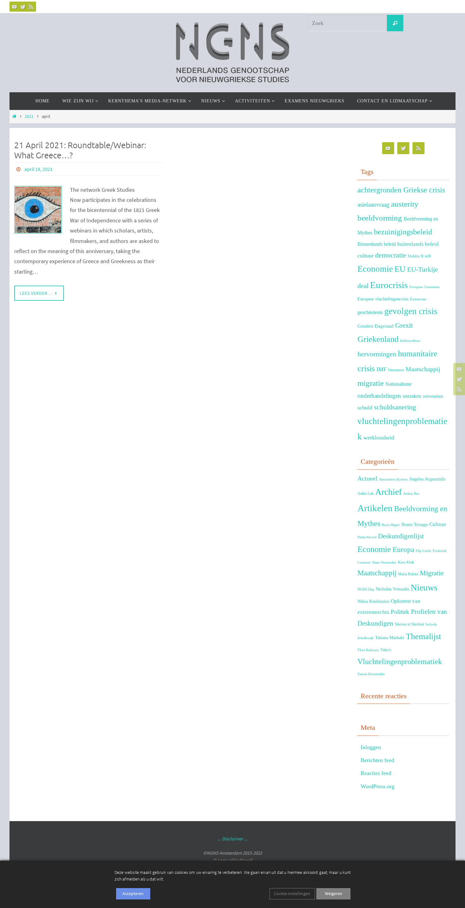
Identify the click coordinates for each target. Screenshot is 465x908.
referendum (433, 396)
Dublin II (415, 256)
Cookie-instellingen (292, 893)
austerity (404, 204)
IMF (381, 369)
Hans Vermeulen (384, 562)
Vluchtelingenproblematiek (399, 661)
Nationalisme (398, 384)
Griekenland (378, 339)
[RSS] (31, 7)
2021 (29, 116)
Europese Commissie (424, 287)
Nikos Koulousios (373, 601)
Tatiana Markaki (389, 637)
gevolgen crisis (410, 311)
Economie (375, 269)
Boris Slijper (391, 525)
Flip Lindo (423, 551)
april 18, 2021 (38, 169)
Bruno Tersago (414, 524)
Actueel (367, 478)
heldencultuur (410, 340)
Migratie (432, 573)
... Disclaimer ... (232, 839)
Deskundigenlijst (401, 536)
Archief (388, 492)
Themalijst (423, 636)
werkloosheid (378, 437)
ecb (428, 255)
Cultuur (437, 524)
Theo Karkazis (368, 650)
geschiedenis (370, 312)
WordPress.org (377, 786)
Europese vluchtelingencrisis (382, 298)
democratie (390, 255)
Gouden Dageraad (375, 326)
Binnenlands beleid (376, 244)
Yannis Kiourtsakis (371, 674)
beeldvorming (379, 218)
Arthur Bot (411, 493)
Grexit (404, 325)
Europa (403, 550)
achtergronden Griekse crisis (401, 190)
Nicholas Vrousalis (392, 589)
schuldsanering (395, 407)
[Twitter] (23, 7)
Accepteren (133, 893)
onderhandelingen (379, 395)
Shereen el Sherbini (409, 624)
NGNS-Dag (365, 589)
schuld (364, 407)
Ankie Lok (365, 493)
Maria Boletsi (408, 574)
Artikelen (375, 508)
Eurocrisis (389, 285)
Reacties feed (376, 773)
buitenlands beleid (418, 244)
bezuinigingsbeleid (403, 232)
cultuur (365, 255)
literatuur (396, 370)
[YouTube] (14, 7)
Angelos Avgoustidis (427, 479)
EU (400, 269)
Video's (385, 650)
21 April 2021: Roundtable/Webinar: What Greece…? (80, 150)
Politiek (400, 611)
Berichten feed (377, 760)
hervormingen (376, 354)
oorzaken (412, 396)
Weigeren (333, 893)
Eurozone (418, 299)
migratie (370, 382)
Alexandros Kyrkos (393, 479)
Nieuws (424, 587)
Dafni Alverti (366, 537)
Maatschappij (423, 369)
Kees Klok (406, 562)
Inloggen (371, 747)
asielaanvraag (373, 204)
